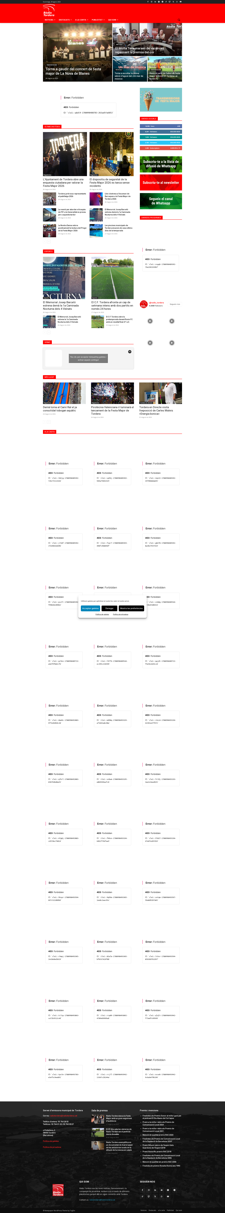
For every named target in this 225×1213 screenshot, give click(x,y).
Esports (46, 298)
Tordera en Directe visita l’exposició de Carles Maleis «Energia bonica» (156, 410)
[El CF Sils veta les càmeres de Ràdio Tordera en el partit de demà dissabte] (97, 1132)
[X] (173, 1)
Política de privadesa (120, 614)
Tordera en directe (146, 403)
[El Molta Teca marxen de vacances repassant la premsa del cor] (147, 39)
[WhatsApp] (176, 1)
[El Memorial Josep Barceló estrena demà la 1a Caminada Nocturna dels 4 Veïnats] (96, 214)
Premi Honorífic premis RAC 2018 (157, 1152)
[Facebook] (147, 1)
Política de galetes (102, 614)
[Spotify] (158, 1)
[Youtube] (180, 1)
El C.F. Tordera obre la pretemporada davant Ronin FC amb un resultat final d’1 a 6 (119, 319)
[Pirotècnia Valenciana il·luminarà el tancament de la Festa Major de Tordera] (112, 393)
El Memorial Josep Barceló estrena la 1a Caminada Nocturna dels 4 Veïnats (69, 319)
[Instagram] (151, 1)
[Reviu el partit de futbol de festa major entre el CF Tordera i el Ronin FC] (165, 69)
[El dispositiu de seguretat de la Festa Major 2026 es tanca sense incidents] (112, 154)
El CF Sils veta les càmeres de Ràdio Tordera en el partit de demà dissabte (119, 1131)
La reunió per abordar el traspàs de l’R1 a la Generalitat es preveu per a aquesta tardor (72, 212)
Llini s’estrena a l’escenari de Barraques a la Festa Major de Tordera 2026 (117, 196)
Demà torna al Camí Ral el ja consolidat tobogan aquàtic (60, 409)
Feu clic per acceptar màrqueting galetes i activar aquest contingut (88, 358)
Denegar (109, 608)
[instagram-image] (150, 320)
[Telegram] (162, 1)
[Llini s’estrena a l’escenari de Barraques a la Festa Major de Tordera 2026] (96, 199)
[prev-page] (44, 241)
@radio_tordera (156, 302)
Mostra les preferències (131, 608)
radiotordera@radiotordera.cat (63, 1116)
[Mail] (161, 1190)
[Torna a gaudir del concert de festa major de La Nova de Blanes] (77, 52)
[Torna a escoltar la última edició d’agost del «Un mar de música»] (130, 69)
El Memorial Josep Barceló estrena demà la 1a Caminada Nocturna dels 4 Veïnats (117, 212)
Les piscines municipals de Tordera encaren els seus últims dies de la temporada (118, 228)
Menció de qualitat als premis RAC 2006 (159, 1162)
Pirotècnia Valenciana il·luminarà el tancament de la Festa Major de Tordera (112, 410)
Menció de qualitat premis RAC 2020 (158, 1135)
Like (178, 126)
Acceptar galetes (90, 608)
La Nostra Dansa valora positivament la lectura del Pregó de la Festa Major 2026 (72, 228)
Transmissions (51, 65)
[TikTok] (166, 1)
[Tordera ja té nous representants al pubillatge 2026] (49, 199)
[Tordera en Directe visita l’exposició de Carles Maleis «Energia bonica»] (160, 393)
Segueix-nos (175, 132)
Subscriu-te (175, 148)
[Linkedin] (155, 1)
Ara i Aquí (119, 44)
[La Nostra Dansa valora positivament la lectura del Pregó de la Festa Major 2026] (49, 230)
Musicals (119, 70)
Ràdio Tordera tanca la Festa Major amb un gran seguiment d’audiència (119, 1118)
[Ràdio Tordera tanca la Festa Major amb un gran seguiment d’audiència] (97, 1119)
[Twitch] (169, 1)
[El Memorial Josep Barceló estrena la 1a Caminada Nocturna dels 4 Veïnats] (49, 321)
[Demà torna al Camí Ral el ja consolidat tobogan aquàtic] (64, 393)
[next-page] (48, 241)
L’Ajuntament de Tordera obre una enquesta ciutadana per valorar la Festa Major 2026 (63, 182)
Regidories (47, 175)
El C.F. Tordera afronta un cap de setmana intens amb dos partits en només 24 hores (112, 305)
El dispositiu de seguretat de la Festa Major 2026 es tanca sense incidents (110, 182)
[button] (179, 20)
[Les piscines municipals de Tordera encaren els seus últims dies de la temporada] (96, 230)
